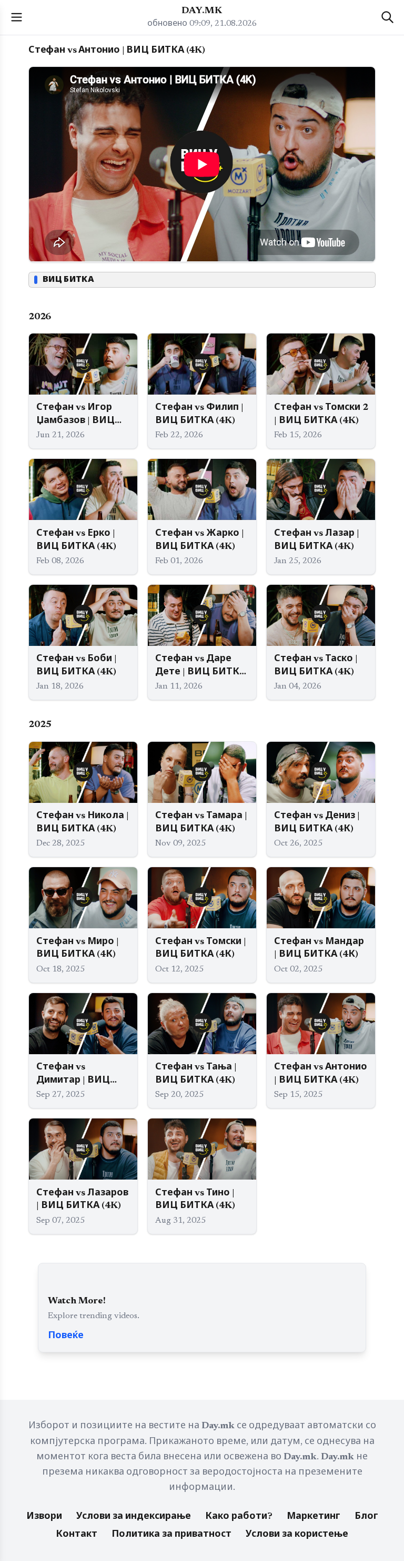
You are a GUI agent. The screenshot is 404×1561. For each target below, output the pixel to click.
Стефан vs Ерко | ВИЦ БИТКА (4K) (76, 540)
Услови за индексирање (133, 1516)
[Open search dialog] (387, 17)
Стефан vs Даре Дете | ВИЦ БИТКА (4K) (200, 666)
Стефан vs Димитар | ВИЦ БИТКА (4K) (73, 1075)
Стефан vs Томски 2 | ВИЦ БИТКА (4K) (321, 414)
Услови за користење (297, 1534)
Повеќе (66, 1336)
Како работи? (238, 1516)
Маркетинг (313, 1516)
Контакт (76, 1534)
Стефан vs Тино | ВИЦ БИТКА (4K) (195, 1200)
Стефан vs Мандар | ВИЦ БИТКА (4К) (319, 948)
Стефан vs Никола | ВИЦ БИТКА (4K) (82, 822)
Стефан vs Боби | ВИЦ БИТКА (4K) (76, 665)
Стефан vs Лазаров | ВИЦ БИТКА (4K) (82, 1200)
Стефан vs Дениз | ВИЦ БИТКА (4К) (317, 822)
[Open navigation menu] (16, 17)
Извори (44, 1516)
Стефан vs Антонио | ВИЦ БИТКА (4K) (320, 1074)
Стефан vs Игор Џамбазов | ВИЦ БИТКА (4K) (75, 415)
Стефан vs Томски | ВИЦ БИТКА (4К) (200, 948)
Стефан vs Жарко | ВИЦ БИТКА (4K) (199, 540)
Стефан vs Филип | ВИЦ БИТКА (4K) (199, 414)
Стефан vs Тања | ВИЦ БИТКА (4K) (196, 1074)
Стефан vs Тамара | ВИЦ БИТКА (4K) (201, 822)
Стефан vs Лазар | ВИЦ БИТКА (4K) (316, 540)
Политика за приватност (171, 1534)
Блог (366, 1516)
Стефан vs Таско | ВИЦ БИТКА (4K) (316, 665)
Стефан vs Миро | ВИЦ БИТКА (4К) (77, 948)
